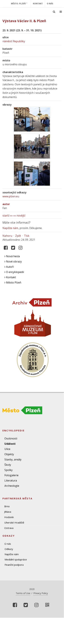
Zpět (18, 236)
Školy (7, 465)
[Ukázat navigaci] (60, 12)
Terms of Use (23, 593)
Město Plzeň (13, 282)
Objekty (9, 454)
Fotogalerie (11, 475)
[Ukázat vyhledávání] (54, 12)
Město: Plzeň (18, 3)
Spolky (8, 470)
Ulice (7, 449)
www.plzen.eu (10, 196)
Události (10, 444)
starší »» (7, 215)
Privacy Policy (40, 593)
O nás (50, 3)
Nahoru (7, 236)
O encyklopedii (14, 272)
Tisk (26, 236)
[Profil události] (47, 605)
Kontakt (38, 3)
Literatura (10, 480)
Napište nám (10, 228)
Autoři (9, 267)
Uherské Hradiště (14, 522)
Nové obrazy (13, 261)
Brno (7, 506)
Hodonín (9, 517)
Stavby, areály (12, 459)
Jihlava (7, 511)
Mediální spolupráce (16, 559)
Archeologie (11, 486)
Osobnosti (10, 438)
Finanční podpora (14, 564)
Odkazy (9, 549)
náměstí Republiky (13, 41)
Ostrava (8, 528)
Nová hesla (12, 256)
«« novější (19, 215)
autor (6, 204)
